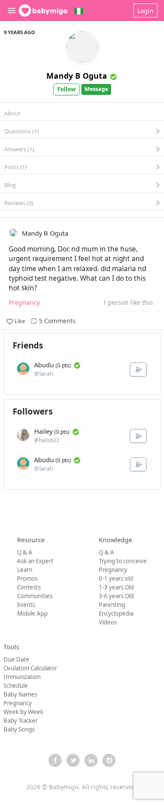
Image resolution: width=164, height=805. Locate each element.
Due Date (16, 659)
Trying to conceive (123, 561)
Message (96, 89)
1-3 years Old (116, 587)
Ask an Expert (35, 561)
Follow (66, 89)
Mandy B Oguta (76, 75)
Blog (10, 185)
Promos (27, 578)
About (12, 113)
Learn (24, 570)
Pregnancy (113, 570)
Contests (29, 587)
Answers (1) (19, 149)
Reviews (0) (18, 203)
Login (145, 11)
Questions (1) (21, 131)
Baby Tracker (20, 721)
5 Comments (56, 321)
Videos (108, 622)
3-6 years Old (116, 596)
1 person (116, 302)
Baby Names (20, 694)
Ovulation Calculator (30, 668)
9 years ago (19, 32)
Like (19, 321)
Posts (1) (15, 167)
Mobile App (32, 613)
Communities (34, 596)
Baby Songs (19, 729)
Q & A (24, 552)
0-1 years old (116, 578)
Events (26, 605)
